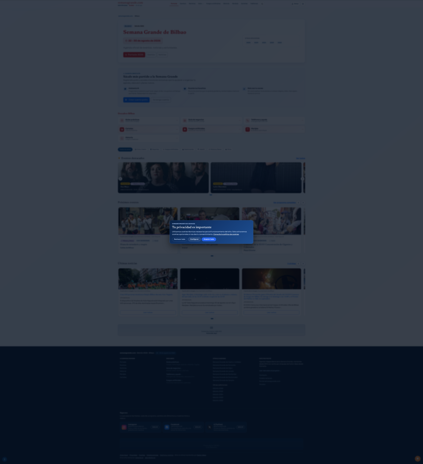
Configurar (194, 239)
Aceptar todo (209, 239)
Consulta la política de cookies (226, 234)
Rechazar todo (179, 239)
